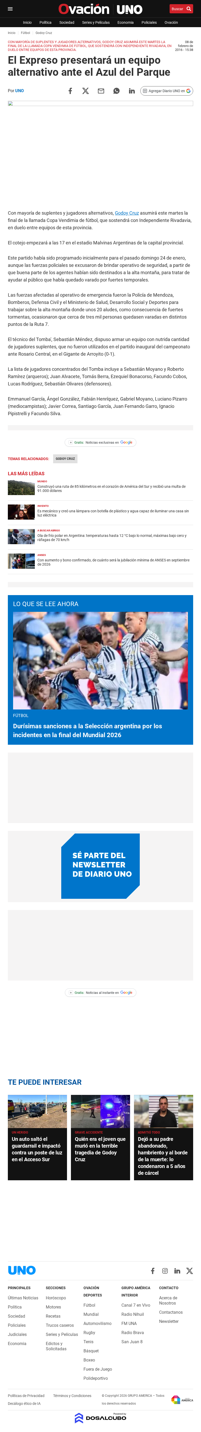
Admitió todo (149, 1132)
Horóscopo (56, 1297)
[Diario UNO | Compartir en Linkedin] (132, 90)
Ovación (171, 22)
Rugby (89, 1332)
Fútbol (89, 1305)
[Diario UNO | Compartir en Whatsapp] (116, 90)
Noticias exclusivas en (94, 442)
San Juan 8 (132, 1341)
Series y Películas (96, 22)
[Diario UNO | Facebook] (152, 1271)
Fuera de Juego (97, 1369)
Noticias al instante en (94, 993)
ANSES (41, 555)
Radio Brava (132, 1332)
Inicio (27, 22)
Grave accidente (89, 1132)
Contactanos (171, 1312)
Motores (53, 1307)
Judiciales (17, 1334)
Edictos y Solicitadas (56, 1346)
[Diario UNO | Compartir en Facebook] (70, 90)
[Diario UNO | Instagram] (165, 1271)
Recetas (53, 1316)
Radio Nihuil (132, 1314)
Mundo (42, 481)
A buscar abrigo (48, 530)
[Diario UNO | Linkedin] (177, 1271)
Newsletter (168, 1321)
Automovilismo (97, 1323)
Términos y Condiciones (72, 1396)
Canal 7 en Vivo (135, 1305)
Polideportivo (95, 1378)
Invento (43, 505)
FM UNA (129, 1323)
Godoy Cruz (127, 213)
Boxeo (89, 1360)
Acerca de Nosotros (168, 1300)
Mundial (91, 1314)
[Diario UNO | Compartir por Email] (101, 90)
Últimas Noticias (23, 1297)
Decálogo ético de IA (24, 1403)
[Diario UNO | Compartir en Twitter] (85, 90)
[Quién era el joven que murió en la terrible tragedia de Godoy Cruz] (100, 1111)
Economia (126, 22)
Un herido (20, 1132)
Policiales (149, 22)
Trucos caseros (60, 1325)
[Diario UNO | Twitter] (189, 1271)
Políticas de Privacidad (26, 1396)
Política (46, 22)
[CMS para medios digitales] (100, 1418)
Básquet (91, 1350)
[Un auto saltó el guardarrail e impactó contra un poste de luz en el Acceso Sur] (37, 1111)
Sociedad (66, 22)
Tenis (88, 1341)
